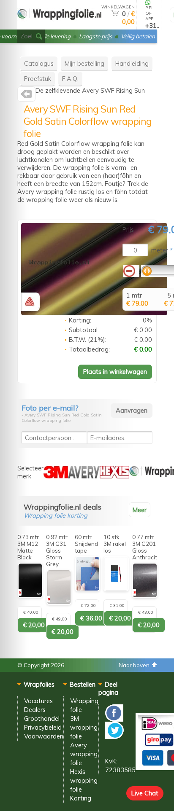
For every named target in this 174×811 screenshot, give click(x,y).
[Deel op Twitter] (114, 737)
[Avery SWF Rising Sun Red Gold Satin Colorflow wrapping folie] (94, 313)
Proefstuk (37, 79)
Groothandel (42, 718)
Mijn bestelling (84, 63)
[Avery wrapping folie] (26, 96)
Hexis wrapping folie (84, 780)
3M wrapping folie (84, 727)
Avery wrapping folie (84, 754)
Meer (140, 510)
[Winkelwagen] (115, 14)
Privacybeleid (43, 727)
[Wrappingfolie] (59, 26)
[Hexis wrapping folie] (114, 476)
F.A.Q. (70, 79)
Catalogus (39, 63)
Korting (80, 798)
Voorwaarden (43, 736)
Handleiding (132, 63)
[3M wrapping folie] (56, 476)
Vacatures (38, 701)
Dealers (35, 710)
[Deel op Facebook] (114, 719)
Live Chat (144, 793)
